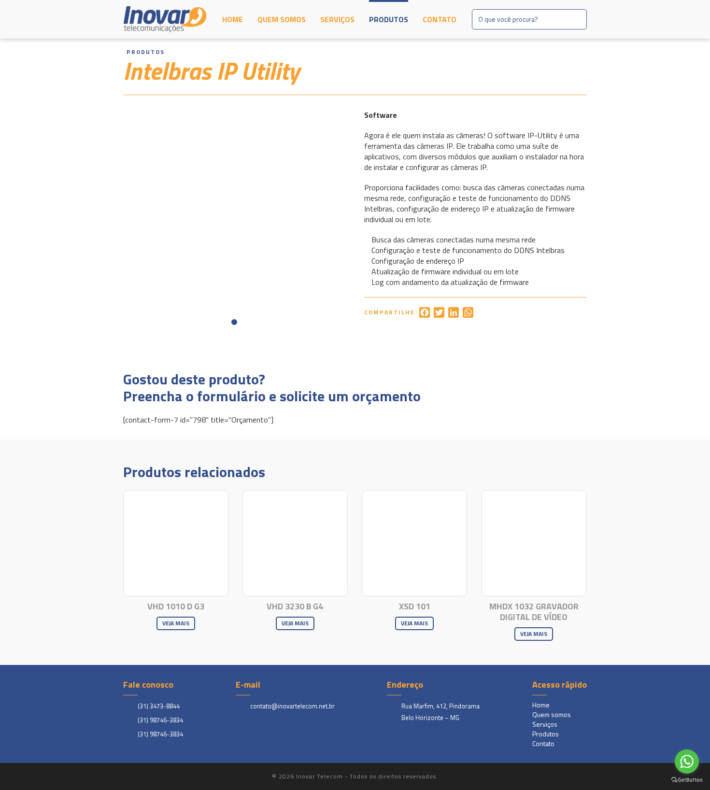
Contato (439, 19)
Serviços (337, 19)
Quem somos (281, 19)
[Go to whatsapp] (687, 761)
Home (232, 19)
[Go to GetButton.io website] (686, 780)
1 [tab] (234, 322)
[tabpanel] (234, 221)
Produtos (388, 19)
